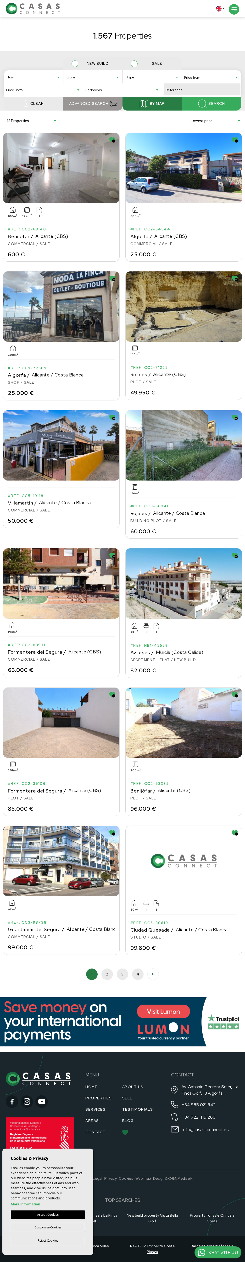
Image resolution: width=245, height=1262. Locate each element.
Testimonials (137, 1109)
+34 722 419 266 (199, 1117)
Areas (92, 1120)
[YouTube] (41, 1101)
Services (95, 1109)
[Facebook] (12, 1101)
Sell (127, 1098)
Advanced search (89, 103)
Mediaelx (185, 1178)
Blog (128, 1120)
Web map (143, 1178)
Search (216, 103)
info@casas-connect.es (206, 1129)
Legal (97, 1178)
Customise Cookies (47, 1227)
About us (133, 1087)
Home (91, 1087)
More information (25, 1204)
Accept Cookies (48, 1214)
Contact (95, 1132)
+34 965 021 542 (199, 1104)
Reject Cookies (48, 1240)
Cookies (126, 1178)
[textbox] (35, 77)
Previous (7, 168)
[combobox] (33, 77)
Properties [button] (98, 1098)
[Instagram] (27, 1101)
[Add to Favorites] (112, 140)
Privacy (110, 1178)
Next (115, 168)
